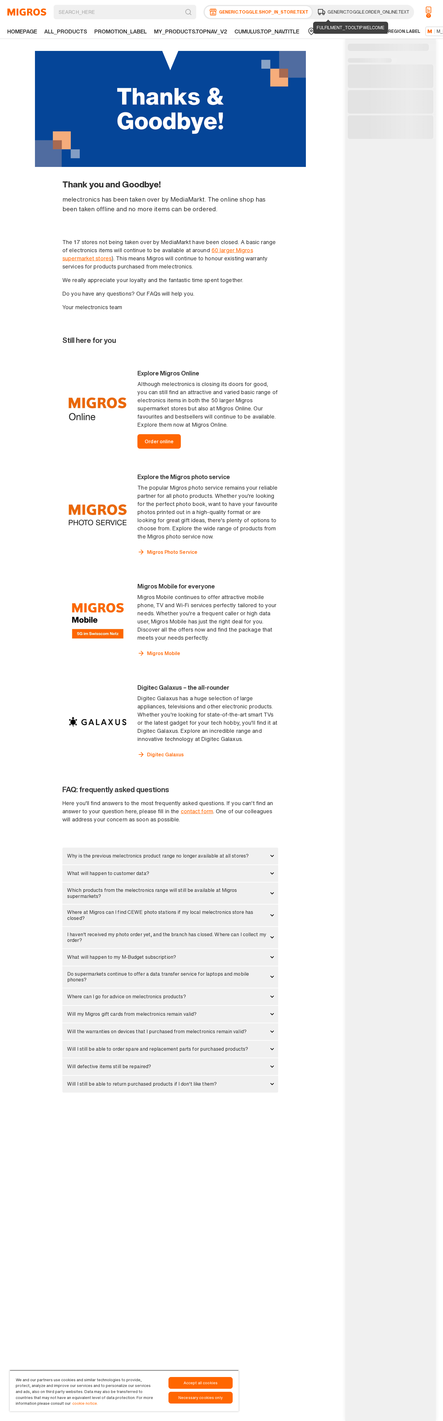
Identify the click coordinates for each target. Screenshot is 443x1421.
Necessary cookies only (200, 1398)
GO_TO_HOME (26, 12)
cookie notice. (85, 1403)
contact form (197, 811)
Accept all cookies (201, 1383)
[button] (170, 856)
